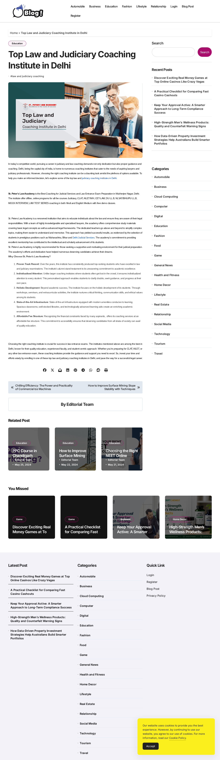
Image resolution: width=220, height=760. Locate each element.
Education (111, 6)
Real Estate (161, 304)
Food (157, 245)
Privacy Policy (156, 595)
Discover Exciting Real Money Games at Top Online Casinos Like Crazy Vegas (180, 79)
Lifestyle (141, 6)
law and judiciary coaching (28, 76)
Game (158, 255)
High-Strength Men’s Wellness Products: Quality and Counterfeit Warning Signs (181, 124)
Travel (158, 353)
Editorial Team (80, 404)
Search (157, 43)
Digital (158, 216)
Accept (150, 746)
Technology (162, 334)
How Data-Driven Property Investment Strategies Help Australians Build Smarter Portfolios (182, 139)
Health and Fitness (166, 275)
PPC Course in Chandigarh (25, 453)
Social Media (162, 324)
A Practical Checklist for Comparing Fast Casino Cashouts (181, 93)
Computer (161, 206)
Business (95, 6)
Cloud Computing (166, 196)
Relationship (158, 6)
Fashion (127, 6)
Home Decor (162, 285)
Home (14, 33)
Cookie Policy (177, 738)
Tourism (159, 343)
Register (76, 15)
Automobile (78, 6)
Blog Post (188, 6)
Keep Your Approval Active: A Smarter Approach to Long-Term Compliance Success (179, 108)
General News (163, 265)
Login (174, 6)
